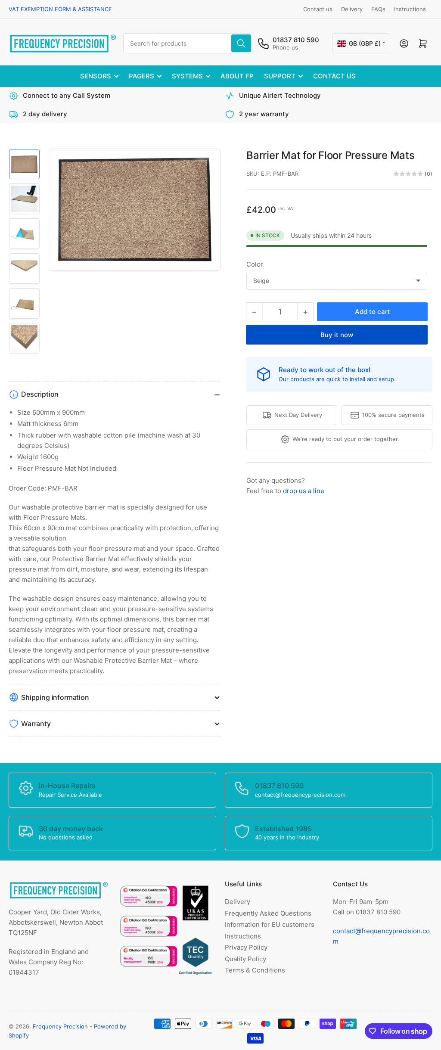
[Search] (241, 43)
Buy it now (336, 335)
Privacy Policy (246, 947)
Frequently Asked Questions (268, 913)
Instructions (410, 9)
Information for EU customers (269, 924)
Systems (187, 76)
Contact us (317, 9)
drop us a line (303, 491)
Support (279, 76)
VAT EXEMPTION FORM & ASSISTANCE (60, 9)
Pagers (141, 76)
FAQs (378, 9)
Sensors (95, 76)
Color (254, 264)
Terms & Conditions (255, 970)
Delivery (352, 9)
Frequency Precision (60, 1026)
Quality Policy (245, 959)
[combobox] (187, 43)
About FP (237, 76)
